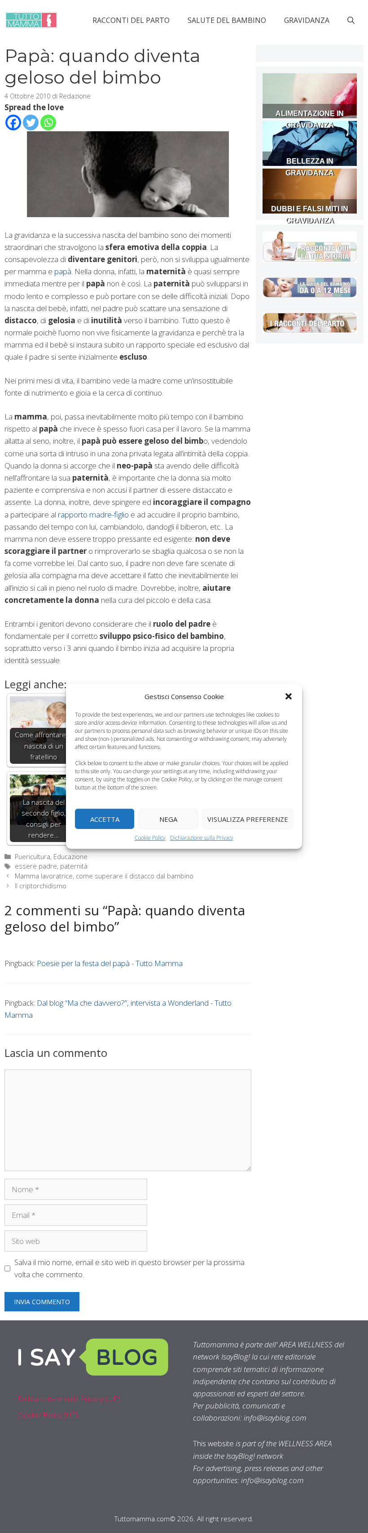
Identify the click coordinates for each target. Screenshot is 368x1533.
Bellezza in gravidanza (309, 167)
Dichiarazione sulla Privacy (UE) (69, 1399)
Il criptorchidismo (40, 886)
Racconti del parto (131, 20)
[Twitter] (31, 122)
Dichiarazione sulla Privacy (201, 838)
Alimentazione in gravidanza (310, 119)
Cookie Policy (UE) (48, 1415)
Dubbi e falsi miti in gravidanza (309, 214)
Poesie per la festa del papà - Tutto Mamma (110, 963)
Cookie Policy (150, 838)
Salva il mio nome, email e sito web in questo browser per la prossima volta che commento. (129, 1268)
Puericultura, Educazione (51, 856)
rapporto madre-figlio (93, 514)
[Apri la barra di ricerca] (351, 20)
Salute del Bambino (227, 20)
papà (62, 271)
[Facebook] (13, 122)
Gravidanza (306, 20)
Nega (168, 818)
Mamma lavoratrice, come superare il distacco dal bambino (104, 876)
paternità (74, 866)
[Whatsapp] (48, 122)
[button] (288, 696)
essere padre (36, 866)
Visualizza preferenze (247, 818)
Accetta (104, 818)
